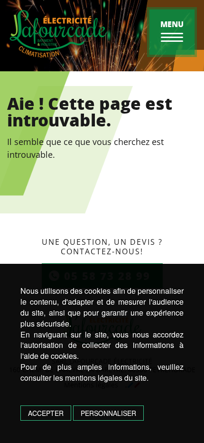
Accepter (46, 413)
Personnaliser (108, 413)
